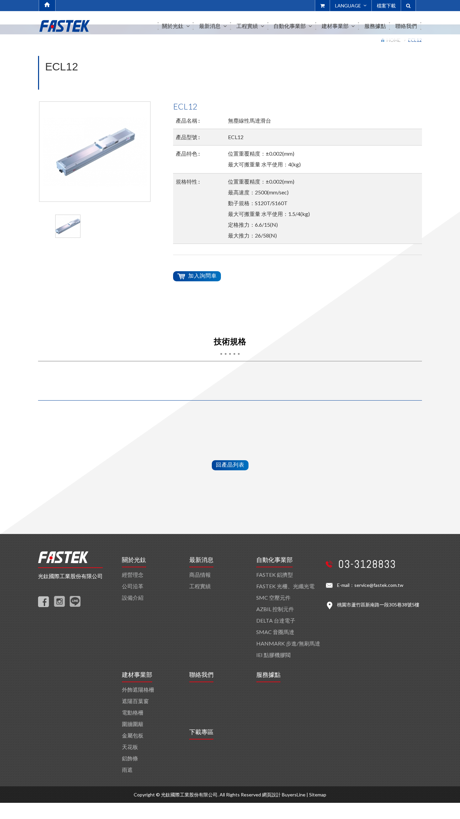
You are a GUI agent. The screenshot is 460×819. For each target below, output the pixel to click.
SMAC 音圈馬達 (275, 632)
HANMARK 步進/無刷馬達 (288, 643)
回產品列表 (230, 464)
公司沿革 (132, 586)
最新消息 (201, 560)
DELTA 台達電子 (275, 620)
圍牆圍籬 (132, 724)
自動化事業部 (274, 560)
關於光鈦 (134, 560)
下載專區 (201, 732)
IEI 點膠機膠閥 (273, 655)
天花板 (130, 747)
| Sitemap (316, 794)
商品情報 (200, 574)
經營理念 (132, 574)
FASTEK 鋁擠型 (274, 574)
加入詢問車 (202, 275)
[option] (95, 151)
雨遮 (127, 769)
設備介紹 (132, 597)
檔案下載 (386, 5)
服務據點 (268, 674)
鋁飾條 (130, 758)
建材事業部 (137, 674)
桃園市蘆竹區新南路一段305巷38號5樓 (378, 604)
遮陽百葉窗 (135, 701)
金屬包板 (132, 735)
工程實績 (200, 586)
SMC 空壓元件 (273, 597)
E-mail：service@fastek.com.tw (370, 585)
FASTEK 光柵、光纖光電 (285, 586)
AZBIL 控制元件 (275, 609)
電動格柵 (132, 712)
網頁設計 (271, 794)
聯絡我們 (201, 674)
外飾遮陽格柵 (138, 689)
